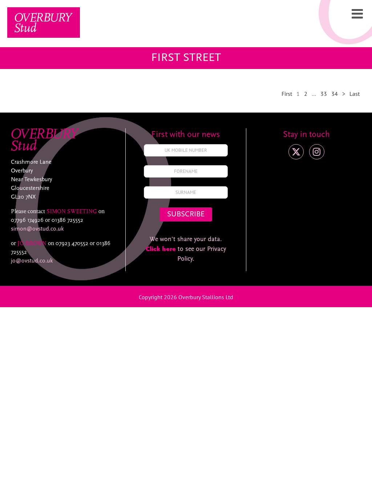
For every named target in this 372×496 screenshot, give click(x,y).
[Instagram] (316, 151)
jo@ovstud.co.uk (32, 261)
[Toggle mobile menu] (358, 13)
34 (334, 93)
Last (354, 93)
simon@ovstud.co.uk (37, 229)
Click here (161, 249)
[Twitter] (296, 151)
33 (323, 93)
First (287, 93)
